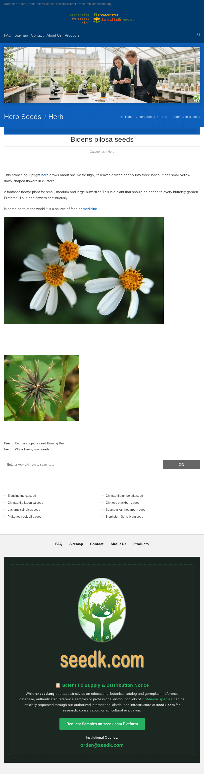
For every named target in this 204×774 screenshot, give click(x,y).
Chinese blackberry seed (123, 502)
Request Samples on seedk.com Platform (102, 724)
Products (72, 35)
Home (129, 117)
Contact (37, 35)
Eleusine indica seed (22, 495)
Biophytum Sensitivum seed (124, 516)
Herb (55, 117)
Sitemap (21, 35)
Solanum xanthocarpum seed (126, 509)
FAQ (7, 35)
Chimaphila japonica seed (25, 502)
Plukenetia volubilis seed (25, 516)
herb (45, 175)
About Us (54, 35)
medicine (90, 209)
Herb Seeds (22, 117)
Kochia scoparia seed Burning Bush (40, 443)
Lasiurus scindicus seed (24, 509)
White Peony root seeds (32, 449)
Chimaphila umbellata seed (124, 495)
